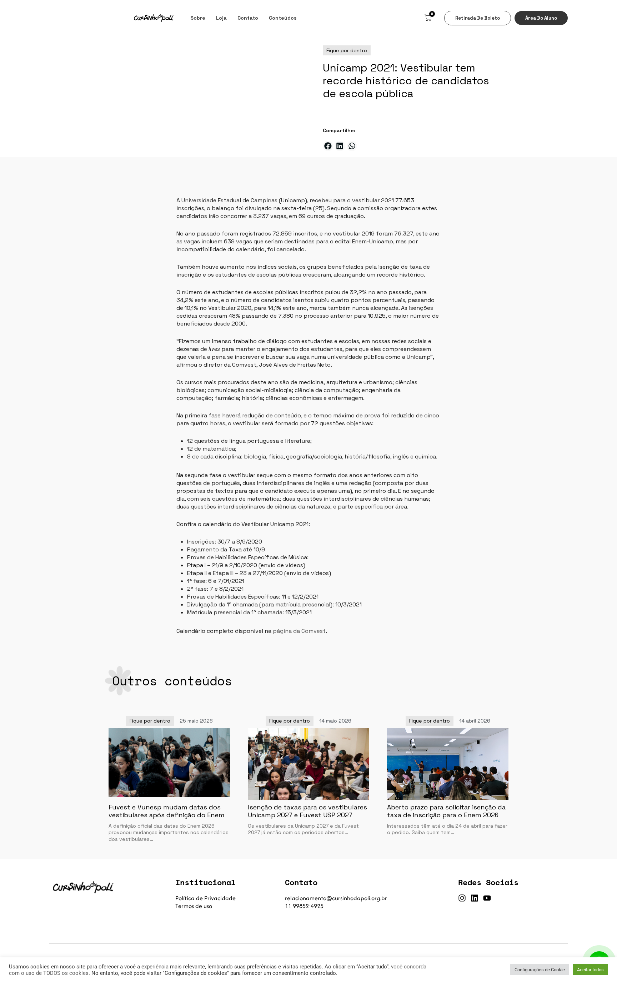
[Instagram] (462, 898)
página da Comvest (299, 631)
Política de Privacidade (205, 898)
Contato (247, 18)
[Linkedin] (474, 898)
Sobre (197, 18)
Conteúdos (282, 18)
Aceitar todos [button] (590, 969)
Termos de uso (193, 906)
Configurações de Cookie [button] (540, 969)
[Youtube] (487, 898)
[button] (328, 146)
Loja (221, 18)
